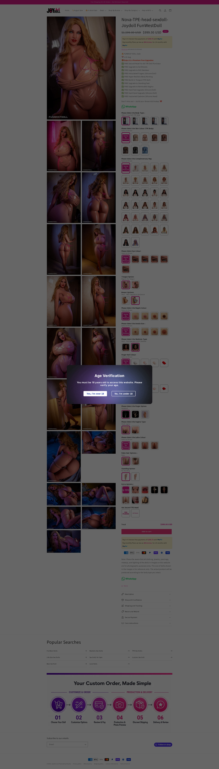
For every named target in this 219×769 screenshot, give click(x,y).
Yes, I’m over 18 (95, 393)
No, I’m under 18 (124, 393)
